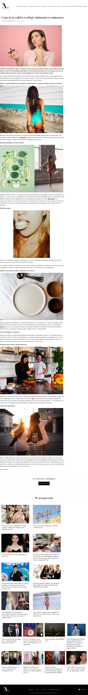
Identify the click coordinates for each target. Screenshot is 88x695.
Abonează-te (44, 483)
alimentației (51, 199)
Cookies (44, 689)
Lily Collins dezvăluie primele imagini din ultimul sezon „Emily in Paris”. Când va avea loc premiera (46, 614)
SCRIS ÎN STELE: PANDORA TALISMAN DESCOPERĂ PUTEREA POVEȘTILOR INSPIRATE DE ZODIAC (46, 585)
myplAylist (66, 6)
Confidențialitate (54, 689)
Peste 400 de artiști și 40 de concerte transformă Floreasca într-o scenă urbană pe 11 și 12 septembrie (32, 641)
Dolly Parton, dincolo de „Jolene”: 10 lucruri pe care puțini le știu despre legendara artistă (32, 669)
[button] (85, 6)
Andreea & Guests (22, 6)
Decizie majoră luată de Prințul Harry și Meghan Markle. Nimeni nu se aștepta (11, 641)
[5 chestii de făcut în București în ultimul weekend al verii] (48, 514)
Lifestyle (44, 6)
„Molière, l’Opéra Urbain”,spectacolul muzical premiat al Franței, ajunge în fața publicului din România (53, 669)
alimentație (23, 137)
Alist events (52, 6)
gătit (33, 398)
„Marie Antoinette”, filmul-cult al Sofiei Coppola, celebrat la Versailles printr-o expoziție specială (14, 527)
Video (59, 6)
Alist (37, 689)
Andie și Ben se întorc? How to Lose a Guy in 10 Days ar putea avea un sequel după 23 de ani (76, 669)
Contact (30, 689)
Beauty (37, 6)
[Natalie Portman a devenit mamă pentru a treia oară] (17, 543)
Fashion (31, 6)
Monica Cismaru (7, 21)
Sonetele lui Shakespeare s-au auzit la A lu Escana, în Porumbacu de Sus (11, 669)
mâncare (2, 326)
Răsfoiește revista (77, 6)
